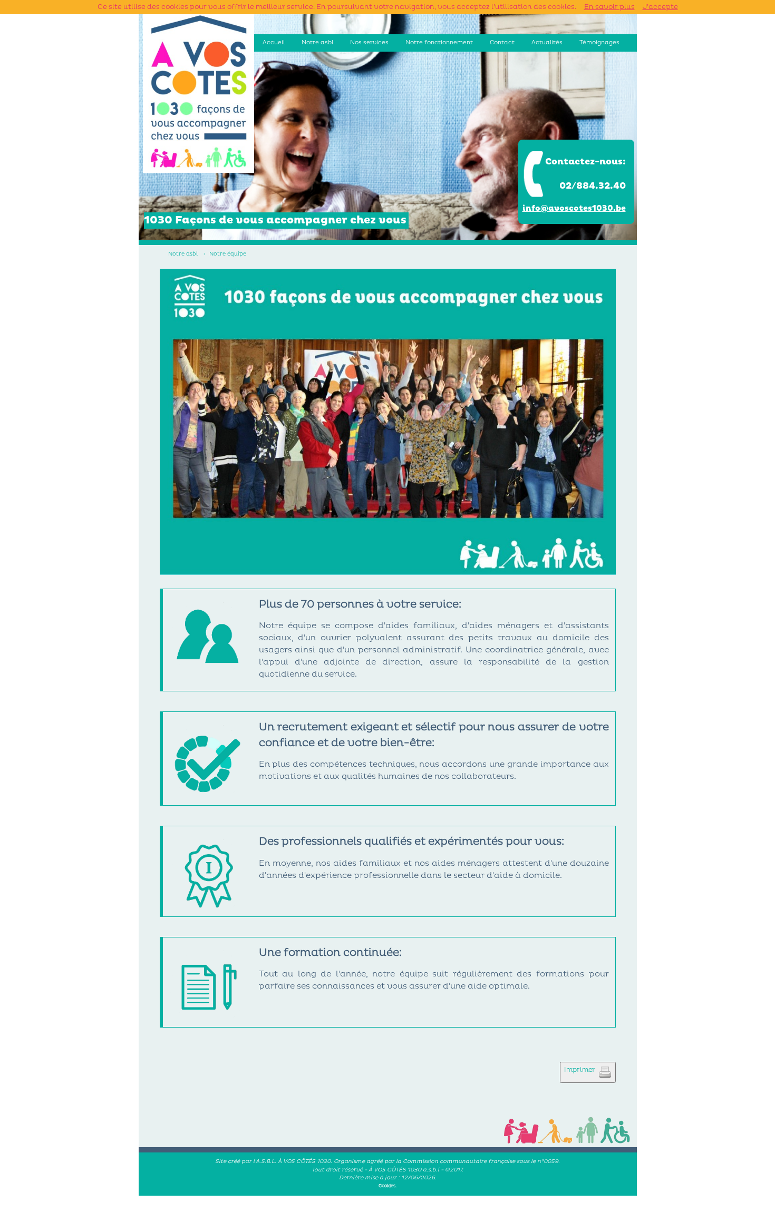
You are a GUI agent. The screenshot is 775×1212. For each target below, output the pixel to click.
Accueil (274, 42)
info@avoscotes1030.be (574, 208)
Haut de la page (387, 1207)
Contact (502, 42)
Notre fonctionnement (439, 42)
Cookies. (387, 1186)
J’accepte (660, 7)
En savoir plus (609, 7)
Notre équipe (227, 254)
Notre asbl (317, 42)
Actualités (547, 42)
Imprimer (581, 1070)
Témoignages (599, 42)
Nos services (369, 42)
